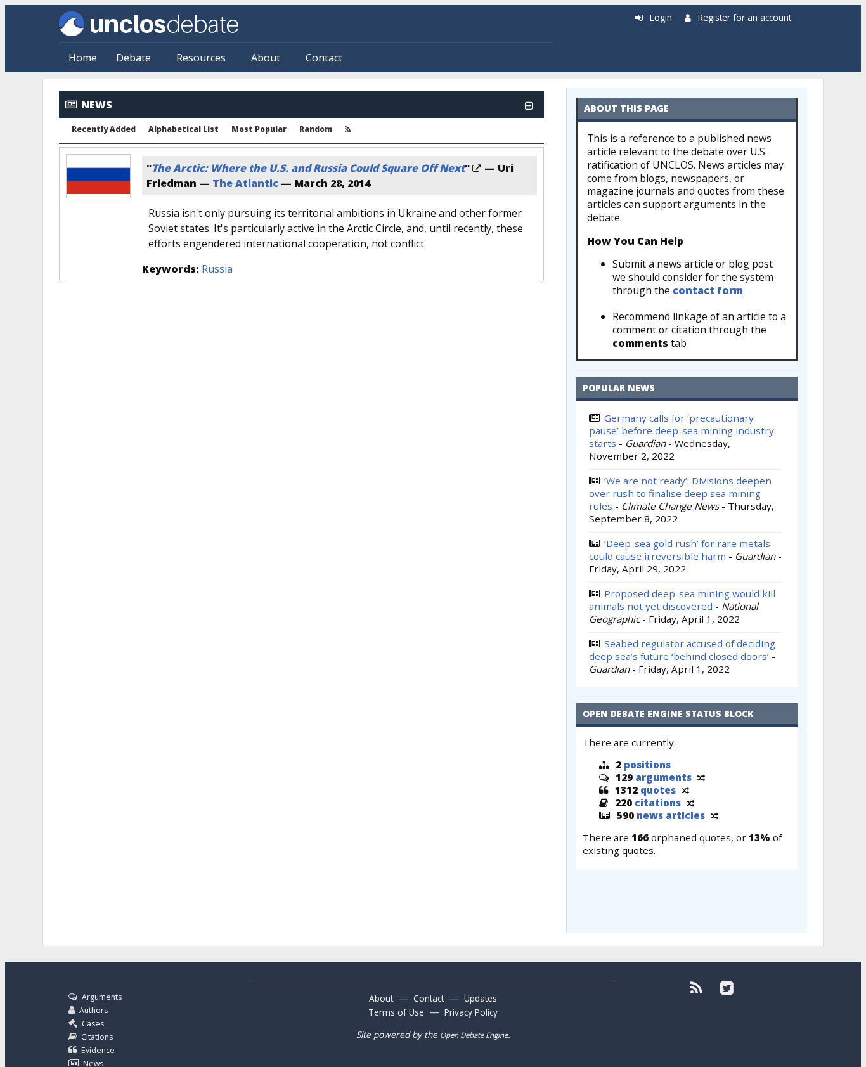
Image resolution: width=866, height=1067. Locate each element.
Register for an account (744, 17)
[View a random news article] (714, 815)
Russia (217, 269)
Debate (133, 58)
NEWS (96, 105)
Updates (480, 998)
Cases (93, 1023)
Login (661, 17)
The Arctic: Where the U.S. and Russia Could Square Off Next (308, 168)
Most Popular (259, 129)
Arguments (102, 997)
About (265, 58)
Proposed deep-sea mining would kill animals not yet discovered (682, 599)
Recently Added (104, 129)
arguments (663, 777)
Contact (324, 58)
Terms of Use (396, 1012)
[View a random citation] (690, 802)
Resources (201, 58)
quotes (658, 790)
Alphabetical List (183, 129)
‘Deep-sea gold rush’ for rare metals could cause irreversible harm (679, 549)
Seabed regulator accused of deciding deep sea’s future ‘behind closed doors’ (682, 650)
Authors (93, 1010)
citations (658, 802)
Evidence (98, 1050)
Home (82, 58)
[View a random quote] (685, 790)
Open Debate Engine (474, 1035)
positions (647, 764)
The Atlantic (245, 183)
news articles (671, 815)
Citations (97, 1036)
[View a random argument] (701, 777)
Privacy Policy (471, 1012)
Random (315, 129)
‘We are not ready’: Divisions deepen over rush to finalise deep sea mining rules (680, 493)
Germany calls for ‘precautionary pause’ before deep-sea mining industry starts (681, 430)
